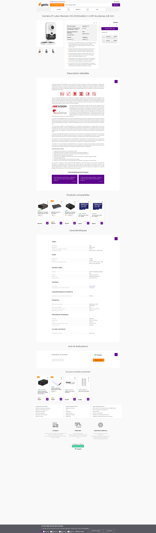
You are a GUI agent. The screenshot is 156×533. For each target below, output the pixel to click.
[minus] (102, 25)
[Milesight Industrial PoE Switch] (57, 205)
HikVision (59, 9)
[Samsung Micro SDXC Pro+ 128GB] (84, 205)
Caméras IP (78, 9)
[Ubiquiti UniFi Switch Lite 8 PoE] (70, 379)
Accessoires (68, 407)
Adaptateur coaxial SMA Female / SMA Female (102, 412)
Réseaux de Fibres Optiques (41, 411)
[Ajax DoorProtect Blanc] (84, 379)
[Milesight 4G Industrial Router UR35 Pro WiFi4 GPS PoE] (43, 205)
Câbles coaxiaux (69, 409)
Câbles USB (68, 412)
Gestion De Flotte (39, 412)
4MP (90, 244)
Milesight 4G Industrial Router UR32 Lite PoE (69, 212)
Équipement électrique (40, 407)
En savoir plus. (85, 528)
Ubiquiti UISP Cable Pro (98, 409)
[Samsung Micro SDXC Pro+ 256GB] (97, 205)
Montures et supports (40, 409)
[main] (44, 4)
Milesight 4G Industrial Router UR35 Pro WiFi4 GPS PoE (42, 213)
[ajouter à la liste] (96, 23)
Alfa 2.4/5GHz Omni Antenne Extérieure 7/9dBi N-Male (104, 404)
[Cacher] (116, 81)
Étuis (67, 406)
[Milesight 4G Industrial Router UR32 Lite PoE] (70, 205)
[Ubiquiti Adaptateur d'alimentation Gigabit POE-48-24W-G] (43, 379)
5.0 (39, 210)
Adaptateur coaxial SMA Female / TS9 (101, 411)
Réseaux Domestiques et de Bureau (43, 404)
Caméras (84, 39)
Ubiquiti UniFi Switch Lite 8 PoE (70, 386)
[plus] (116, 25)
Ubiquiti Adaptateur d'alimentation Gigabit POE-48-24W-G (42, 387)
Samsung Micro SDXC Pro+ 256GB (97, 212)
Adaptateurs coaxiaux (70, 411)
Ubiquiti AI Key (96, 407)
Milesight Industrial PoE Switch (56, 212)
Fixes (97, 9)
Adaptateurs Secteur (70, 404)
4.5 (66, 384)
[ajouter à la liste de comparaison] (94, 23)
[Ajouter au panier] (47, 222)
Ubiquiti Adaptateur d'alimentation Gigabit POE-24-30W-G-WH (56, 387)
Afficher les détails (79, 531)
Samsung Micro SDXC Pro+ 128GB (83, 212)
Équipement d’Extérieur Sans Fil (42, 406)
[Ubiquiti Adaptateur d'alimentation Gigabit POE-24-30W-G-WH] (57, 379)
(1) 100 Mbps (92, 284)
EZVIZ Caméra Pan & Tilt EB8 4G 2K (100, 406)
